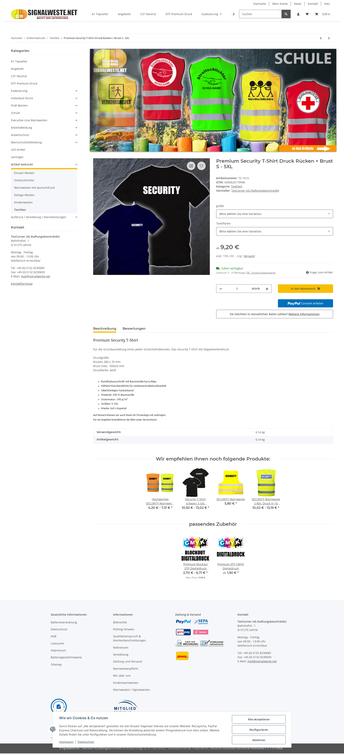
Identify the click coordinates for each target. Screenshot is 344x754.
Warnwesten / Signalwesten (131, 690)
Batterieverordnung (64, 622)
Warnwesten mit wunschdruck (34, 187)
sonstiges (17, 157)
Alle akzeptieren (259, 719)
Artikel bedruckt (22, 164)
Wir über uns (122, 675)
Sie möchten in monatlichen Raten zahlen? (275, 314)
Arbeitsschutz (20, 135)
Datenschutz (59, 629)
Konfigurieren (258, 729)
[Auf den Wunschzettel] (201, 165)
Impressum (58, 650)
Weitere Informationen (304, 314)
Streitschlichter (24, 180)
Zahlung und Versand (127, 661)
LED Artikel (18, 150)
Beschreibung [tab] (104, 328)
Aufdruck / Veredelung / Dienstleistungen (38, 217)
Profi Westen (19, 105)
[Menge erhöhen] (267, 289)
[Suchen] (286, 14)
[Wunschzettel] (307, 14)
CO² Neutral (19, 76)
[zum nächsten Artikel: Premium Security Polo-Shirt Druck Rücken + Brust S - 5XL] (329, 38)
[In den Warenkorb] (96, 156)
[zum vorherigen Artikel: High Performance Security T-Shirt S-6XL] (321, 38)
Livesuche (57, 643)
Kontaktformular (22, 284)
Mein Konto (280, 4)
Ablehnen (258, 740)
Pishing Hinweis (123, 629)
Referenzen (120, 647)
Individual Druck (22, 98)
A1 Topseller (19, 61)
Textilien (236, 186)
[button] (298, 14)
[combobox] (274, 214)
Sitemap (56, 664)
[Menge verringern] (220, 289)
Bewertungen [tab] (134, 328)
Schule (15, 113)
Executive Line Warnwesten (29, 120)
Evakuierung (19, 91)
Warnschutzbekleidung (26, 142)
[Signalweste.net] (44, 14)
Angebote (17, 69)
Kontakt (313, 4)
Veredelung (120, 654)
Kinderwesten (23, 202)
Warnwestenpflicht (125, 668)
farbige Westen (24, 195)
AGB (53, 636)
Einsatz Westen (24, 173)
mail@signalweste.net (35, 276)
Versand (249, 256)
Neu (327, 4)
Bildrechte (120, 622)
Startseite (259, 4)
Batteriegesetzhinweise (66, 657)
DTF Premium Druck (24, 83)
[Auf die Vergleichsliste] (191, 165)
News (297, 4)
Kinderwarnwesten (125, 682)
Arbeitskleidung (21, 127)
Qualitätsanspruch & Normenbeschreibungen (129, 638)
